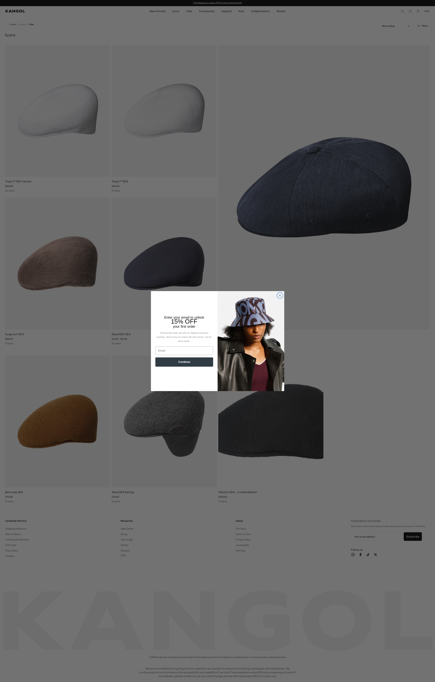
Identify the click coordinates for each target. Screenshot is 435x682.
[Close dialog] (280, 295)
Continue (184, 361)
